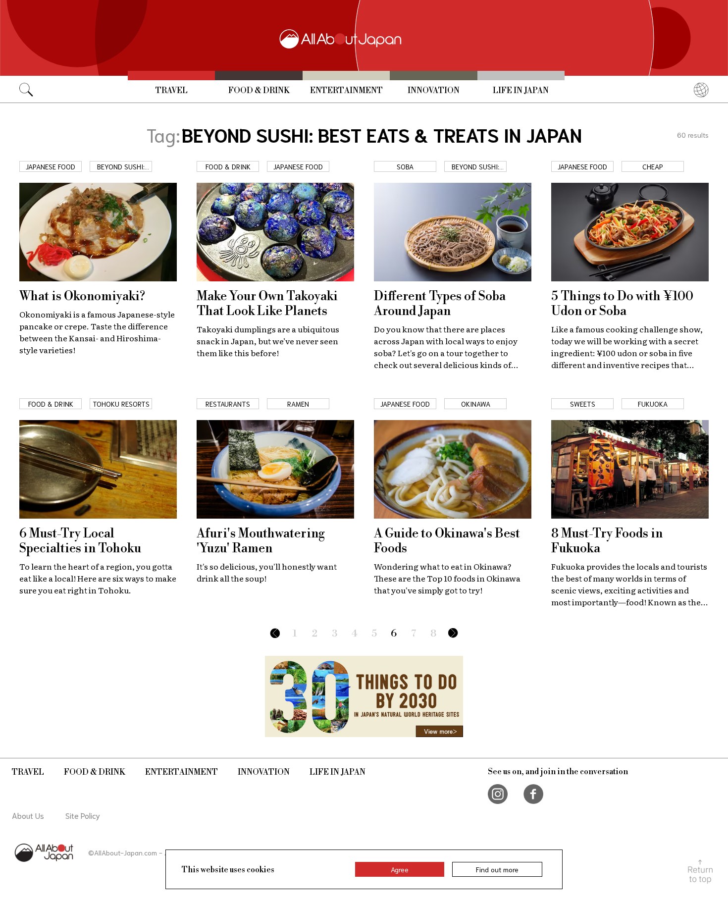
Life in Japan (521, 91)
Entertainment (346, 91)
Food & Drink (259, 91)
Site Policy (82, 815)
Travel (172, 91)
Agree (400, 869)
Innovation (434, 91)
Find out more (497, 869)
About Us (28, 815)
